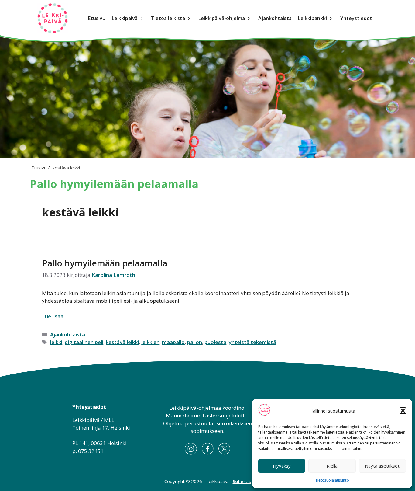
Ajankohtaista (275, 18)
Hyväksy (282, 466)
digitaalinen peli (84, 342)
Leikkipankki (312, 18)
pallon (194, 342)
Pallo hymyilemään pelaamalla (104, 263)
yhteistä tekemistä (252, 342)
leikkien (150, 342)
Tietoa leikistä (168, 18)
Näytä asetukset (382, 466)
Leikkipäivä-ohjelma (221, 18)
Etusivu (96, 18)
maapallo (173, 342)
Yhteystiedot (356, 18)
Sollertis (242, 481)
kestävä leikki (122, 342)
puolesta (215, 342)
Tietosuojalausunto (332, 480)
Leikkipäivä (125, 18)
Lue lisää (52, 316)
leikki (56, 342)
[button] (403, 411)
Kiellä (332, 466)
